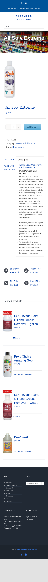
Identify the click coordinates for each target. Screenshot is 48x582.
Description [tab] (9, 159)
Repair (8, 493)
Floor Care (9, 490)
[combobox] (35, 483)
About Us (9, 482)
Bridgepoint (18, 147)
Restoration (10, 496)
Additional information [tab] (9, 168)
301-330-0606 (14, 528)
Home (6, 44)
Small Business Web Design (27, 549)
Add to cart (32, 127)
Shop (7, 499)
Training (9, 501)
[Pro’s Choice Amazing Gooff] (7, 364)
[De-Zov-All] (7, 443)
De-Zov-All (21, 437)
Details (17, 338)
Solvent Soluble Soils (20, 44)
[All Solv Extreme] (24, 79)
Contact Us (10, 488)
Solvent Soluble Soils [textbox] (35, 483)
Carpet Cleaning (11, 485)
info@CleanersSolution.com (30, 8)
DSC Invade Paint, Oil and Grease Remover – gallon (26, 319)
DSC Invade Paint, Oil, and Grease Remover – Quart (26, 398)
